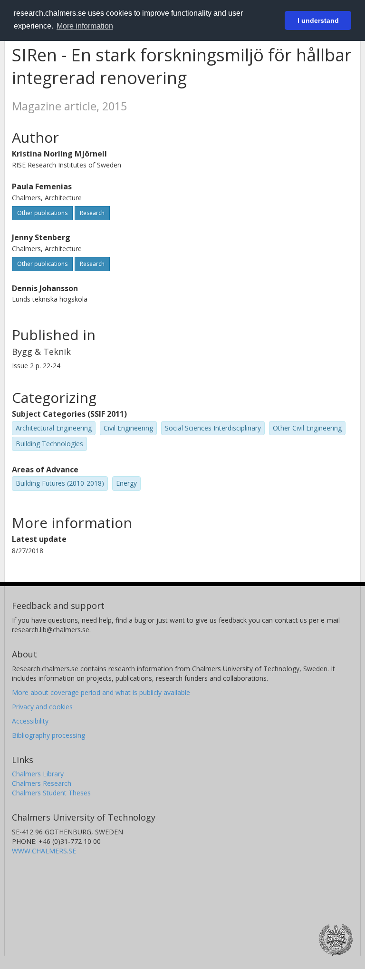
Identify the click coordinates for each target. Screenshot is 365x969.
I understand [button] (318, 20)
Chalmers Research (41, 783)
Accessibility (30, 720)
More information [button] (85, 26)
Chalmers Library (38, 773)
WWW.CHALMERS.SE (44, 850)
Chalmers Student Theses (51, 792)
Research (92, 213)
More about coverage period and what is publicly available (101, 692)
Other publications (42, 213)
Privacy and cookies (42, 706)
